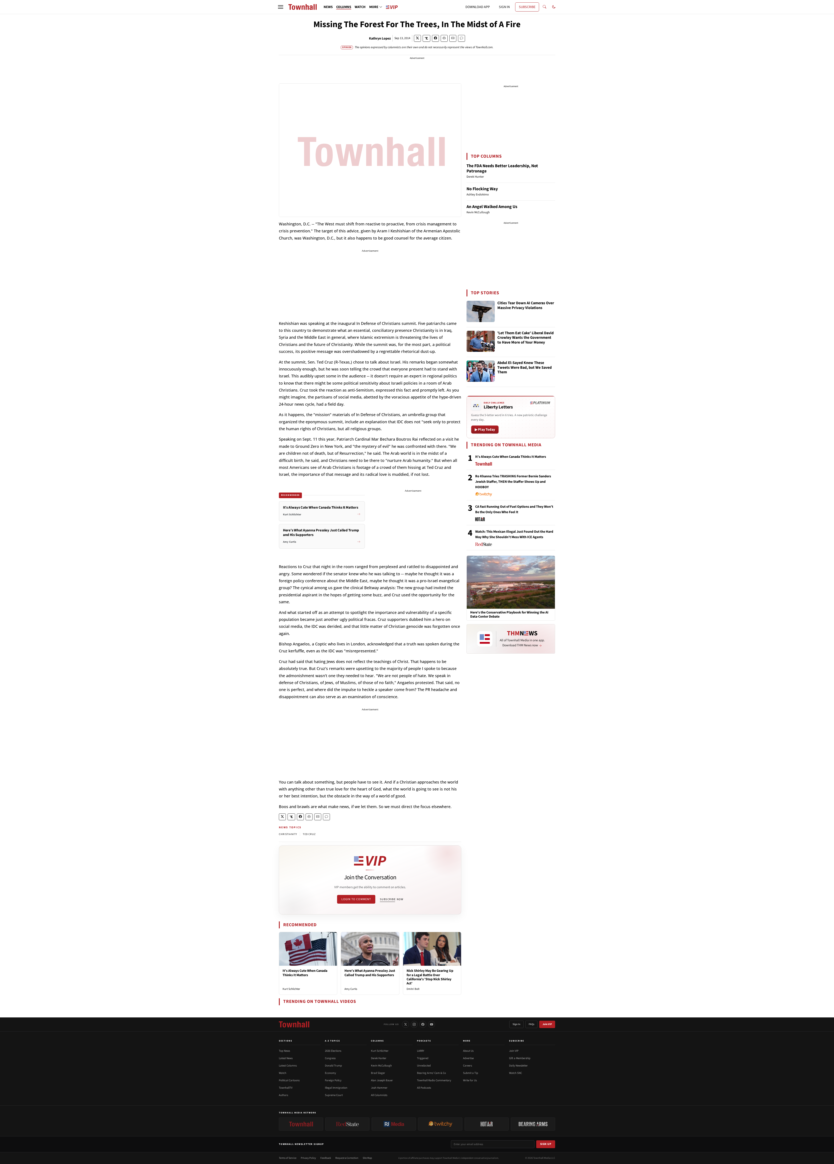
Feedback (325, 1158)
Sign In (516, 1024)
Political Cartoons (289, 1080)
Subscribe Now (391, 899)
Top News (284, 1051)
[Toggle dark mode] (554, 7)
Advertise (468, 1058)
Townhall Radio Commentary (434, 1080)
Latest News (286, 1058)
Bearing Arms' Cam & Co (431, 1073)
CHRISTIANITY (288, 834)
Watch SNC (515, 1073)
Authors (283, 1095)
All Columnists (379, 1095)
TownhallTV (286, 1088)
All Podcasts (424, 1088)
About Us (468, 1051)
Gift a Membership (519, 1058)
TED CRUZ (309, 834)
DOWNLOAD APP (477, 7)
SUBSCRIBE (527, 7)
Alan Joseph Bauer (382, 1080)
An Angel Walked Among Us (492, 207)
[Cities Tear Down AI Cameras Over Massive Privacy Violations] (481, 311)
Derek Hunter (378, 1058)
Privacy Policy (308, 1158)
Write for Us (470, 1080)
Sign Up (545, 1144)
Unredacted (424, 1066)
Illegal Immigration (336, 1088)
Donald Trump (333, 1066)
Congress (330, 1058)
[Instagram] (414, 1024)
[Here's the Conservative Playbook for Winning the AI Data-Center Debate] (511, 582)
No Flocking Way (482, 189)
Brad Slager (378, 1073)
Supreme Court (334, 1095)
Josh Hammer (379, 1088)
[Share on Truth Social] (426, 38)
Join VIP (547, 1024)
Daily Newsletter (518, 1066)
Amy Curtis (350, 989)
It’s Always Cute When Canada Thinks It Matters (305, 972)
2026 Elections (333, 1051)
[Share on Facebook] (435, 38)
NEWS (328, 7)
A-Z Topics (332, 1040)
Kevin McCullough (381, 1066)
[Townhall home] (294, 1024)
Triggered (422, 1058)
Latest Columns (288, 1066)
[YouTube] (431, 1024)
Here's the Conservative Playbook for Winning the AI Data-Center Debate (509, 614)
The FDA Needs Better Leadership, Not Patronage (502, 168)
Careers (467, 1066)
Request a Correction (346, 1158)
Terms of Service (287, 1158)
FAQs (531, 1024)
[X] (405, 1024)
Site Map (367, 1158)
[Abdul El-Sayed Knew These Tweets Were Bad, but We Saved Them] (481, 371)
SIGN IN (504, 7)
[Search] (544, 7)
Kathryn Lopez (380, 38)
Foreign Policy (333, 1080)
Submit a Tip (470, 1073)
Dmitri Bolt (413, 989)
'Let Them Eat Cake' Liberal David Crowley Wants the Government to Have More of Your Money (525, 338)
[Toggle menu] (280, 7)
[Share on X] (417, 38)
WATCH (360, 7)
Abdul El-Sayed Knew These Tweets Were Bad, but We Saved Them (524, 367)
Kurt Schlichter (291, 989)
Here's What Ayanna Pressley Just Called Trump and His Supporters (369, 972)
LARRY (420, 1051)
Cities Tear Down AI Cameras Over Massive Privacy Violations (525, 306)
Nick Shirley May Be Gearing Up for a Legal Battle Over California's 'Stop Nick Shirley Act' (430, 977)
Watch (282, 1073)
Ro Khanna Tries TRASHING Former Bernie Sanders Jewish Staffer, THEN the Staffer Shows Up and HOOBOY (513, 481)
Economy (330, 1073)
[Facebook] (422, 1024)
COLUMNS (343, 7)
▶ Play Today (485, 429)
